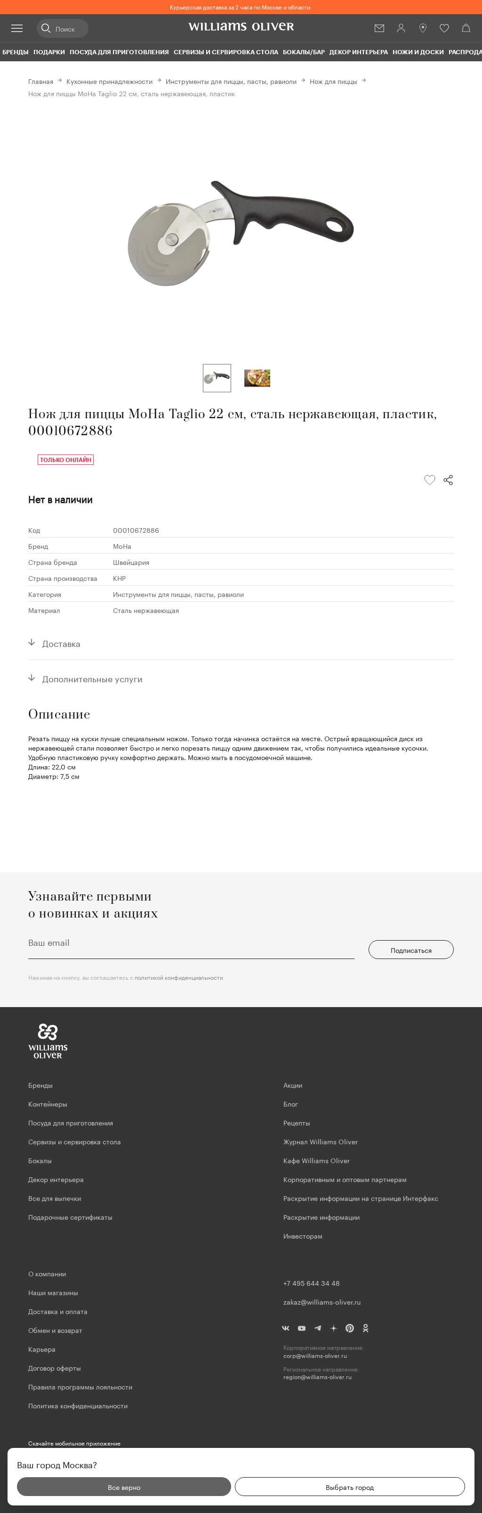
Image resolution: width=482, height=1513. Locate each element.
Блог (290, 1103)
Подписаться (411, 949)
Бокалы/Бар (304, 52)
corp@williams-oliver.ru (315, 1355)
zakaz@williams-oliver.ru (322, 1301)
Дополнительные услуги (92, 677)
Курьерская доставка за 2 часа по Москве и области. (241, 6)
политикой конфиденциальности (179, 976)
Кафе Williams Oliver (316, 1160)
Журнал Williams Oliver (320, 1141)
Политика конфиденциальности (78, 1405)
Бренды (15, 52)
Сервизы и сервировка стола (226, 52)
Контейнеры (47, 1103)
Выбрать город (350, 1486)
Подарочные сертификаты (70, 1216)
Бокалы (40, 1160)
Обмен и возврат (55, 1329)
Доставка (61, 642)
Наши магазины (53, 1292)
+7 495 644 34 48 (311, 1282)
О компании (47, 1273)
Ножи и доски (418, 52)
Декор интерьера (358, 52)
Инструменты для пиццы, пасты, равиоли (231, 80)
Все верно (124, 1486)
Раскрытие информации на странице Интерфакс (360, 1197)
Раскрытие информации (321, 1216)
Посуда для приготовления (119, 52)
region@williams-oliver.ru (317, 1376)
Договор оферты (54, 1367)
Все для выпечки (54, 1197)
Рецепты (296, 1122)
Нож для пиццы (333, 80)
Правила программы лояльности (80, 1386)
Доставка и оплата (58, 1311)
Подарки (49, 52)
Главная (40, 80)
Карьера (42, 1348)
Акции (292, 1084)
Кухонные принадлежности (109, 80)
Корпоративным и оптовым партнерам (345, 1179)
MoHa (122, 545)
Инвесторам (303, 1235)
